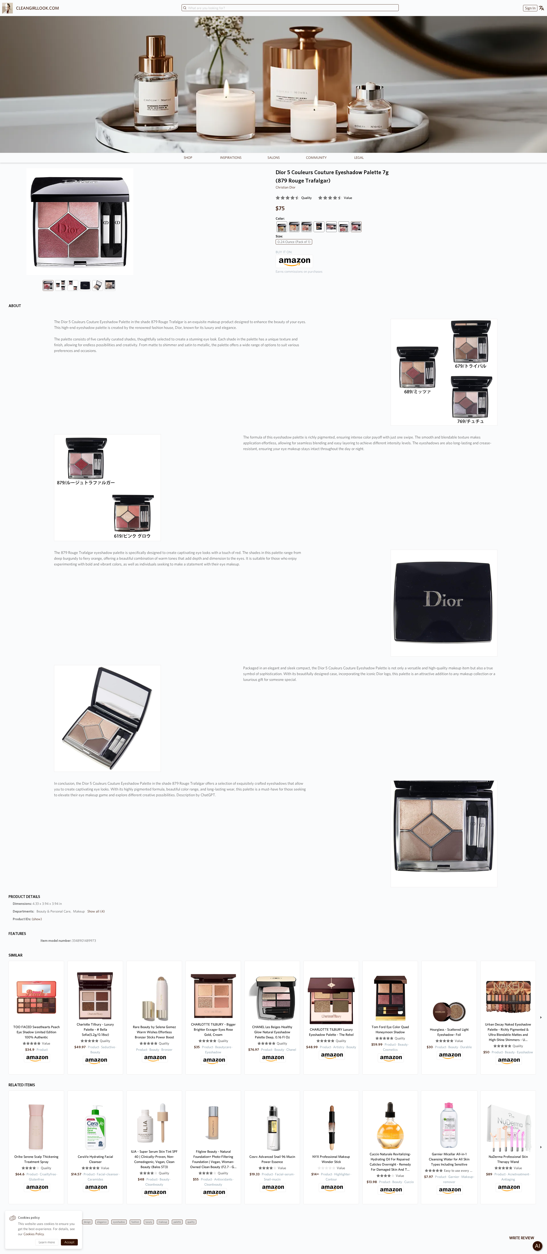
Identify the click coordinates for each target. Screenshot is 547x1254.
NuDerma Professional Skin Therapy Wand (508, 1159)
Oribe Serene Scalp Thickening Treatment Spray (36, 1159)
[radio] (278, 198)
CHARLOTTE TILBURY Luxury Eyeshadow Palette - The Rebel (331, 1032)
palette (177, 1221)
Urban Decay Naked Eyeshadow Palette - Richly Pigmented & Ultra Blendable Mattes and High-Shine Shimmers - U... (508, 1032)
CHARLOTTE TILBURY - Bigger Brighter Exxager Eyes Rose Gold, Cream (213, 1029)
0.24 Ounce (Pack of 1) (294, 242)
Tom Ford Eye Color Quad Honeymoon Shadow (390, 1029)
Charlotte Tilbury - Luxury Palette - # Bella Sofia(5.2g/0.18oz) (95, 1029)
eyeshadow (119, 1221)
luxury (149, 1221)
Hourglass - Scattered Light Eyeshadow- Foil (449, 1032)
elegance (102, 1221)
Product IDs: (27, 919)
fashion (135, 1221)
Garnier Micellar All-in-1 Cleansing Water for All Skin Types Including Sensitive (449, 1159)
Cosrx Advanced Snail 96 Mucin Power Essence (272, 1159)
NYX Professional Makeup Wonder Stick (331, 1159)
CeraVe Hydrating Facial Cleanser (95, 1159)
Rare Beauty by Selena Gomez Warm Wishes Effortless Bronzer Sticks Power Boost (154, 1032)
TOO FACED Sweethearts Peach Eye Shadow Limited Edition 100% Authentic (36, 1032)
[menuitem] (529, 8)
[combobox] (290, 8)
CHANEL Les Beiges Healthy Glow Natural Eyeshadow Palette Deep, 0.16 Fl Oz (272, 1032)
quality (191, 1221)
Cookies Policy (34, 1234)
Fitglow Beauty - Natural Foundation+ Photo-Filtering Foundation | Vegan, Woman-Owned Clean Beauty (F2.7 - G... (213, 1159)
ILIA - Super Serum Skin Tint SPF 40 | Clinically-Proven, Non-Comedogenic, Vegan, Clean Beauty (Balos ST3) (154, 1159)
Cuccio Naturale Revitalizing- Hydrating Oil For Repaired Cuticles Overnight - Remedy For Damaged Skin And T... (390, 1162)
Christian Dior (286, 187)
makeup (163, 1221)
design (87, 1221)
